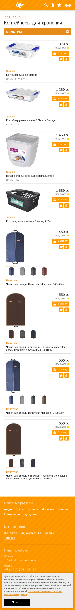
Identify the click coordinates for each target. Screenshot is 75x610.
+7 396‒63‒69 (20, 560)
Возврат (63, 509)
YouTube (9, 537)
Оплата (33, 509)
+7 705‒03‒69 (20, 570)
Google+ (50, 532)
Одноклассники (31, 532)
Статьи (20, 509)
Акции (8, 509)
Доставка (48, 509)
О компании (12, 514)
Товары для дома (14, 16)
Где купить (30, 514)
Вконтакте (10, 532)
